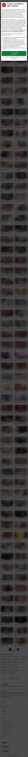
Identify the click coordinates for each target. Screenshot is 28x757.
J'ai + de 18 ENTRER (14, 53)
